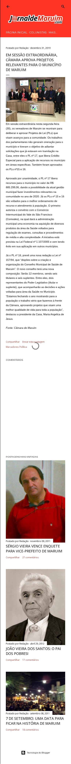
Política (23, 346)
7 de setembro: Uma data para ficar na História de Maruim (35, 721)
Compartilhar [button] (13, 341)
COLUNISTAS (38, 32)
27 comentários (30, 557)
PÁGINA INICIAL (16, 32)
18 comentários (30, 729)
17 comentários (30, 659)
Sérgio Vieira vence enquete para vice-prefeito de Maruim (34, 548)
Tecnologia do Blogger (38, 752)
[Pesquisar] (63, 6)
